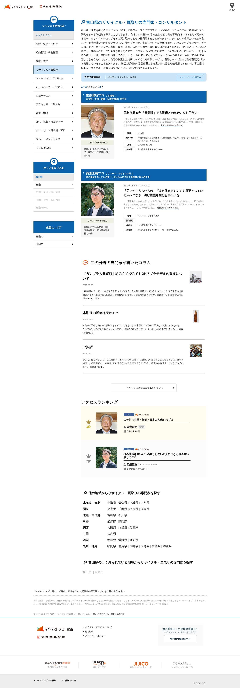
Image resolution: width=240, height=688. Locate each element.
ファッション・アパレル (49, 78)
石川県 (122, 515)
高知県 (133, 540)
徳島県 (111, 540)
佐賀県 (122, 546)
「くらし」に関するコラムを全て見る (143, 387)
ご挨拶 (88, 347)
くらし (48, 35)
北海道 (111, 502)
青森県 (122, 502)
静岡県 (122, 521)
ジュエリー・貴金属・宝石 (50, 130)
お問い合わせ (70, 680)
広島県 (111, 533)
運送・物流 (42, 113)
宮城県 (133, 502)
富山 (38, 184)
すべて (39, 35)
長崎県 (133, 546)
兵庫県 (133, 527)
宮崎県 (156, 546)
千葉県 (122, 509)
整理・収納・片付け (47, 43)
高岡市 (39, 244)
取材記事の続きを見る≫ (171, 125)
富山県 (111, 515)
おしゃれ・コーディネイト (50, 87)
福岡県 (111, 546)
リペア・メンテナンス (48, 139)
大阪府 (111, 527)
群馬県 (145, 509)
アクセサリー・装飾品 (48, 104)
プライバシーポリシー (95, 636)
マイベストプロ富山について (98, 627)
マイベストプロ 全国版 (46, 680)
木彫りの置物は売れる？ (101, 313)
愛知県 (111, 521)
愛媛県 (122, 540)
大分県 (145, 546)
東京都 (111, 509)
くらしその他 (43, 147)
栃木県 (133, 509)
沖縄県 (167, 546)
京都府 (122, 527)
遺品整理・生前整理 (47, 52)
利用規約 (89, 631)
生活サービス (43, 95)
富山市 (87, 572)
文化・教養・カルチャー (49, 121)
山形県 (145, 502)
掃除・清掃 (42, 61)
